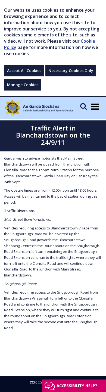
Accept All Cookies (24, 70)
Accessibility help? (77, 385)
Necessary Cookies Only (70, 70)
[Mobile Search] (83, 106)
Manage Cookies (22, 84)
